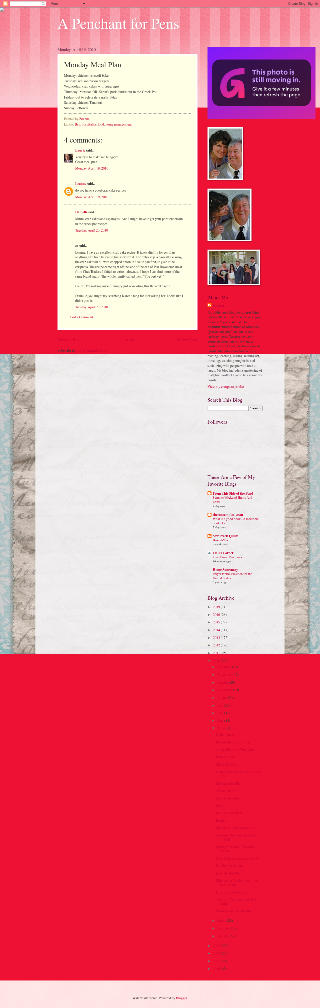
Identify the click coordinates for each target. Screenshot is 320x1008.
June (220, 712)
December (224, 666)
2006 (217, 968)
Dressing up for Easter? (232, 892)
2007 (217, 960)
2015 (217, 622)
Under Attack (225, 734)
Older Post (187, 339)
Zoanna (218, 305)
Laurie (80, 150)
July (220, 705)
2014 (217, 629)
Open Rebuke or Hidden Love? (237, 858)
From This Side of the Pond (233, 493)
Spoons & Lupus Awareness (235, 827)
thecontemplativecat (228, 514)
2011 (217, 652)
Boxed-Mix (220, 540)
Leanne (80, 183)
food (101, 124)
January (223, 935)
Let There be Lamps (229, 865)
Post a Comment (81, 317)
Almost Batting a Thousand (235, 749)
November (225, 674)
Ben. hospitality (85, 124)
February (224, 928)
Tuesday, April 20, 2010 (91, 230)
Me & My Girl (226, 764)
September (225, 689)
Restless (221, 820)
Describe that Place (229, 873)
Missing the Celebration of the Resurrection (237, 882)
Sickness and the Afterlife (234, 910)
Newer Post (69, 339)
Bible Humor (225, 756)
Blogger (181, 997)
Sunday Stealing (227, 798)
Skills (220, 805)
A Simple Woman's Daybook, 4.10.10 (236, 837)
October (223, 682)
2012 (217, 645)
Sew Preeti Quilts (225, 535)
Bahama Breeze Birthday (233, 742)
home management (119, 124)
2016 (217, 614)
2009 (217, 945)
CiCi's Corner (223, 552)
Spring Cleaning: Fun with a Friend (235, 848)
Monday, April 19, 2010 (91, 168)
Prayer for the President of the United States (232, 575)
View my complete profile (226, 386)
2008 (217, 953)
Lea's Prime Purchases (227, 557)
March (222, 920)
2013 (217, 637)
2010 (217, 660)
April (221, 728)
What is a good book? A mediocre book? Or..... (235, 520)
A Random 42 (225, 790)
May (220, 720)
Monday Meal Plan (229, 783)
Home (128, 339)
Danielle (81, 212)
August (222, 697)
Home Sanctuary (225, 569)
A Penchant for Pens (118, 23)
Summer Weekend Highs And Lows (232, 499)
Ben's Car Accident (229, 812)
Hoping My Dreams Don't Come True (238, 773)
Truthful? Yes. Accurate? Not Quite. (236, 901)
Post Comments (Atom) (93, 350)
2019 (217, 606)
